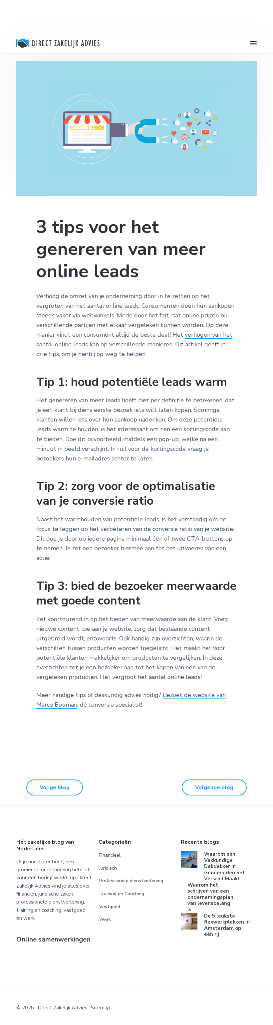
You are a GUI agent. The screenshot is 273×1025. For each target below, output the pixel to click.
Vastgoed (109, 907)
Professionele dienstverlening (131, 881)
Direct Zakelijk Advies (63, 1007)
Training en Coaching (121, 894)
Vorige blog (55, 787)
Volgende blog (214, 787)
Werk (105, 919)
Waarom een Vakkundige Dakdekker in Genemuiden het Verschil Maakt (224, 866)
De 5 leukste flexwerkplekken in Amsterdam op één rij (227, 925)
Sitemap (100, 1007)
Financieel (110, 855)
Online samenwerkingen (53, 940)
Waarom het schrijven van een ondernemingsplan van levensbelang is (210, 897)
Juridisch (108, 868)
